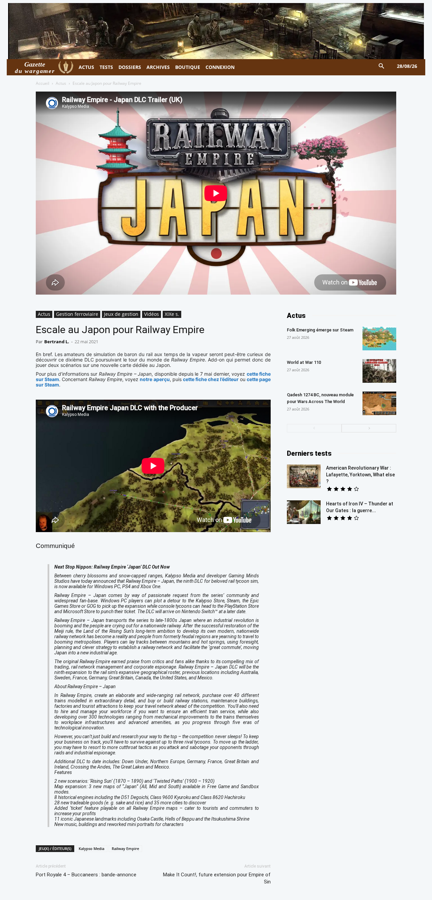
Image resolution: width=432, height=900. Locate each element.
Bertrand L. (56, 342)
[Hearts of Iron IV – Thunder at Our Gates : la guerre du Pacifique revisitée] (304, 512)
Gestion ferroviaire (77, 314)
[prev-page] (314, 428)
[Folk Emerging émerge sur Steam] (379, 338)
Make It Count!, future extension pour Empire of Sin (217, 878)
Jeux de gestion (121, 314)
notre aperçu (154, 379)
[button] (381, 66)
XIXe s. (172, 314)
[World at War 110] (379, 371)
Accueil (42, 83)
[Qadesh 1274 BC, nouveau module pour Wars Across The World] (379, 403)
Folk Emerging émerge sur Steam (320, 329)
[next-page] (369, 428)
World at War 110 (304, 362)
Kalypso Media (91, 848)
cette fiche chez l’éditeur (211, 379)
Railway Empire (125, 848)
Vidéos (151, 314)
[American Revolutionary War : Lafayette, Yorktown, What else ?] (304, 476)
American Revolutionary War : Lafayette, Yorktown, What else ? (360, 474)
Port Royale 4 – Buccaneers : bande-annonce (86, 875)
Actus (61, 83)
